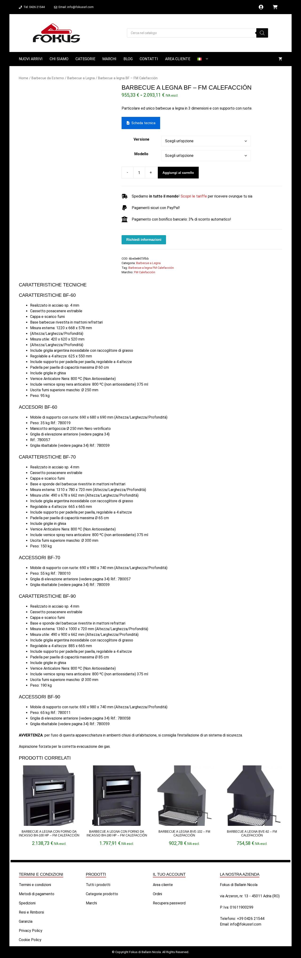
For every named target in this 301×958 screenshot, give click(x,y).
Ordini (157, 894)
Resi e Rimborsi (31, 912)
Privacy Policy (30, 930)
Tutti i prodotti (98, 885)
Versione (141, 139)
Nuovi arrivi (31, 59)
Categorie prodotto (102, 894)
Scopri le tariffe (194, 196)
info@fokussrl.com (245, 924)
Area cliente (177, 59)
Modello (141, 154)
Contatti (149, 59)
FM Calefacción (144, 272)
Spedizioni (27, 903)
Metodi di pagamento (36, 894)
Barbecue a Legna (81, 78)
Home (23, 78)
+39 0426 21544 (250, 918)
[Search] (262, 33)
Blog (128, 59)
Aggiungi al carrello (178, 172)
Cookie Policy (30, 940)
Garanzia (25, 921)
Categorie (85, 59)
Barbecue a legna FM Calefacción (151, 267)
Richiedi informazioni (143, 239)
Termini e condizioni (35, 885)
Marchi (109, 59)
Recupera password (169, 903)
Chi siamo (59, 59)
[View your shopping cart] (280, 59)
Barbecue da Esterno (48, 78)
